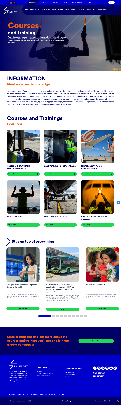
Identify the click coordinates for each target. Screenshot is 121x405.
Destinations (80, 9)
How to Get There (45, 9)
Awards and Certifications (44, 377)
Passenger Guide (90, 9)
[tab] (32, 2)
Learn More (96, 341)
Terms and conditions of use (103, 401)
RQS (111, 2)
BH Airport (40, 371)
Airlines (73, 9)
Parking (54, 9)
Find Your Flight (34, 9)
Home (27, 9)
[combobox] (12, 2)
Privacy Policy (66, 401)
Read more (23, 308)
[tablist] (74, 2)
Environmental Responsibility (45, 373)
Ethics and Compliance (43, 375)
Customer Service (102, 9)
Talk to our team (69, 372)
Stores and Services (63, 9)
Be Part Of (68, 376)
